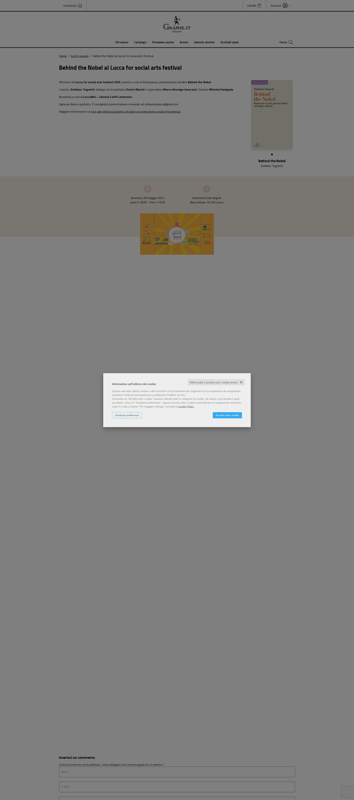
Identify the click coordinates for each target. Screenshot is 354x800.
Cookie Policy (186, 406)
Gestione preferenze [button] (127, 415)
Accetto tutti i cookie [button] (227, 415)
